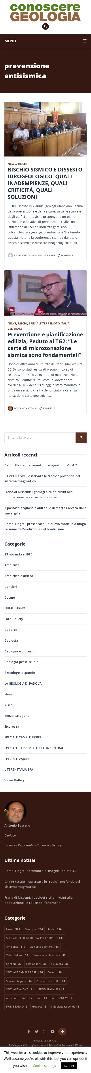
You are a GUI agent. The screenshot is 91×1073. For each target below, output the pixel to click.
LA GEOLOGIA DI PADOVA (23, 683)
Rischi (22, 164)
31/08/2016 (48, 408)
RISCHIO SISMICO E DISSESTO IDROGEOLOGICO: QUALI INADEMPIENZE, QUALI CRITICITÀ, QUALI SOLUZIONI (45, 183)
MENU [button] (10, 40)
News (12, 164)
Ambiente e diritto (18, 576)
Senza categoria (17, 715)
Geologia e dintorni (19, 651)
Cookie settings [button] (44, 1065)
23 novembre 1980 (18, 554)
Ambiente (11, 565)
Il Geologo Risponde (19, 673)
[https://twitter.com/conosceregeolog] (37, 1032)
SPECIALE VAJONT (17, 759)
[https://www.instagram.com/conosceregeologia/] (45, 1032)
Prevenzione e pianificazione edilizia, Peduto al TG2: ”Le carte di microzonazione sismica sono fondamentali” (45, 344)
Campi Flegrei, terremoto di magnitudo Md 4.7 (40, 465)
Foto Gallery (13, 619)
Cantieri (10, 587)
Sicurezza (11, 726)
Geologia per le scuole (21, 662)
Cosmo (9, 597)
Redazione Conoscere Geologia (34, 255)
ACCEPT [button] (69, 1066)
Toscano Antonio (25, 408)
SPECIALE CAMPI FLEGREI (22, 737)
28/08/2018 (66, 255)
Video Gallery (14, 780)
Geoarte (10, 630)
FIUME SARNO (14, 608)
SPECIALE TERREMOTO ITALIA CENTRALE (34, 748)
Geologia (11, 640)
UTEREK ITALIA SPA (18, 769)
